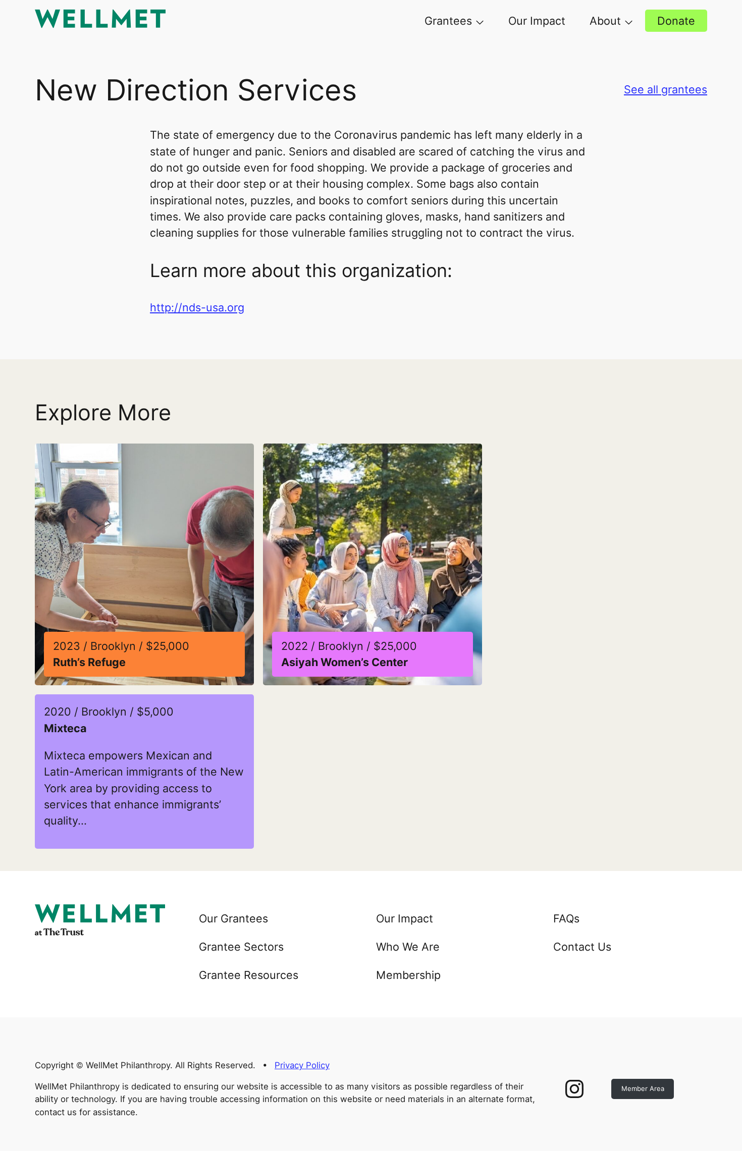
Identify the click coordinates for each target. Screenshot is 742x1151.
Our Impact (536, 20)
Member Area (642, 1088)
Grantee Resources (248, 974)
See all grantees (665, 89)
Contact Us (582, 946)
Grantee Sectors (241, 946)
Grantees (448, 20)
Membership (408, 974)
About (605, 20)
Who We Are (408, 946)
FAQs (566, 918)
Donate (676, 20)
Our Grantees (233, 918)
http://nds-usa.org (197, 307)
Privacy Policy (302, 1065)
